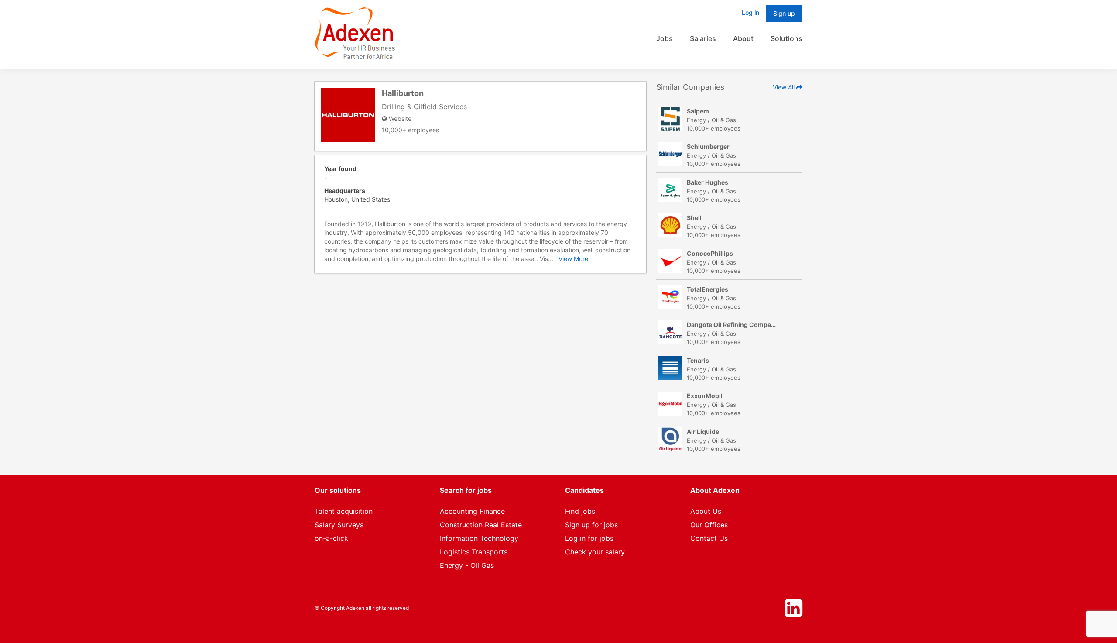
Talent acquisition (344, 511)
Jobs (664, 38)
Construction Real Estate (481, 524)
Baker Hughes (707, 182)
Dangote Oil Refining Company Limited (744, 324)
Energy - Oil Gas (467, 565)
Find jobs (580, 511)
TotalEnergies (707, 289)
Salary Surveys (339, 524)
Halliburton (403, 93)
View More (573, 258)
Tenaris (698, 360)
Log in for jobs (589, 538)
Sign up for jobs (591, 524)
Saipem (698, 111)
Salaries (703, 38)
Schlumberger (708, 146)
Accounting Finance (472, 511)
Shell (694, 217)
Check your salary (595, 551)
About (743, 38)
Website (399, 118)
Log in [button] (750, 12)
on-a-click (331, 538)
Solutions (786, 38)
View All (784, 87)
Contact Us (709, 538)
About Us (705, 511)
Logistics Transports (473, 551)
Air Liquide (703, 431)
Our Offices (709, 524)
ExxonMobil (705, 395)
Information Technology (479, 538)
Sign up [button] (784, 13)
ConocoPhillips (710, 253)
